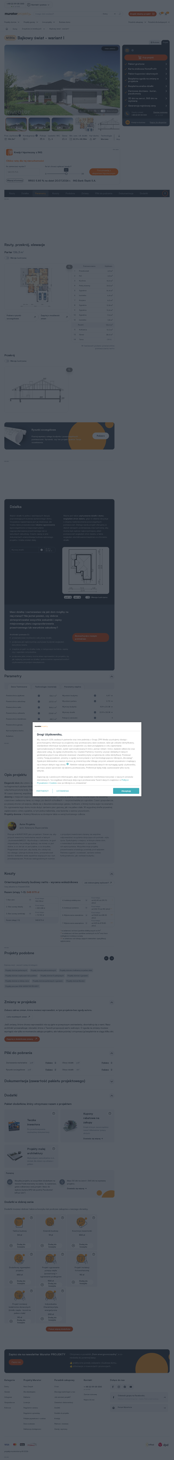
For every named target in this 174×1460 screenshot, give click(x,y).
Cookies (53, 783)
